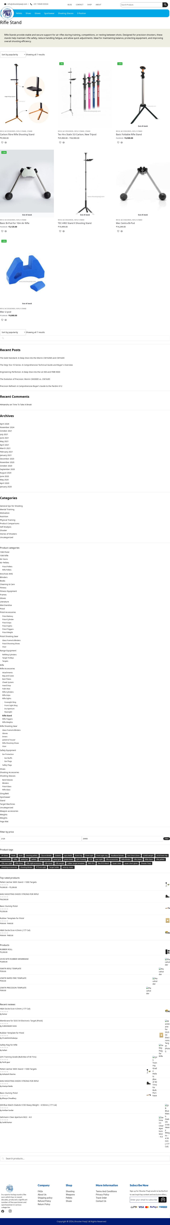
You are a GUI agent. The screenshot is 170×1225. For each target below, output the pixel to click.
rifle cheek (138, 859)
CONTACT (79, 5)
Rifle (2, 665)
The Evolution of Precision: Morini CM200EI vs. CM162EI (25, 379)
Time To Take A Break (22, 404)
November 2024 (7, 427)
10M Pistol (4, 552)
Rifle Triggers (7, 719)
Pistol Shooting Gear (9, 636)
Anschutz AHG (6, 573)
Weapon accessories (9, 811)
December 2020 (7, 458)
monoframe (5, 859)
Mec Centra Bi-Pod (125, 223)
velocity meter (68, 867)
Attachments (7, 672)
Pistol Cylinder (8, 619)
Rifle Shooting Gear (8, 726)
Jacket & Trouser (8, 740)
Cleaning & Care (7, 584)
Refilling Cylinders (9, 654)
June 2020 (4, 476)
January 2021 (6, 455)
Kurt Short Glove (133, 855)
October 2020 (6, 465)
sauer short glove (131, 863)
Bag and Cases (8, 676)
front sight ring (102, 855)
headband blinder (117, 855)
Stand (29, 131)
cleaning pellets (31, 855)
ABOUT (98, 5)
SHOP (89, 5)
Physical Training (7, 520)
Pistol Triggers (8, 629)
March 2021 (5, 448)
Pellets (19, 13)
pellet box (24, 859)
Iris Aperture (9, 708)
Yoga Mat (4, 821)
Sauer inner (116, 863)
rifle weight (60, 863)
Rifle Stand (21, 131)
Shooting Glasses (66, 13)
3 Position (81, 13)
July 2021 (4, 434)
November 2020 (7, 462)
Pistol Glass (6, 786)
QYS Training (81, 859)
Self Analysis (5, 527)
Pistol (2, 608)
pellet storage (45, 859)
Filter (167, 839)
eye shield (68, 855)
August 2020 (5, 472)
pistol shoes (68, 859)
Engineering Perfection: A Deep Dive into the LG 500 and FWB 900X (30, 372)
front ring (78, 855)
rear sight (99, 859)
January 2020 (6, 486)
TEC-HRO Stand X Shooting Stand (75, 223)
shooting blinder (26, 867)
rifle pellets (160, 859)
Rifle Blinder (125, 859)
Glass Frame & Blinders (11, 640)
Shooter (3, 530)
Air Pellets (4, 562)
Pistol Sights (7, 626)
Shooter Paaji (146, 863)
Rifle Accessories (7, 131)
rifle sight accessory (33, 863)
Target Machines (7, 804)
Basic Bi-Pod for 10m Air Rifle (14, 223)
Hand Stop (6, 685)
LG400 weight (148, 855)
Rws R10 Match (103, 863)
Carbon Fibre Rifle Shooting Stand (17, 134)
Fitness (3, 587)
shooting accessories (9, 867)
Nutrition (4, 516)
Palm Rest (6, 688)
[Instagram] (10, 1211)
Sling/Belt (4, 793)
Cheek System (8, 682)
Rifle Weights (7, 722)
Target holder (54, 867)
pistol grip (57, 859)
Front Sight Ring (10, 705)
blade (13, 855)
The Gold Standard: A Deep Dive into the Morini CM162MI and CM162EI (32, 358)
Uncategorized (6, 537)
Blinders (4, 577)
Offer (15, 859)
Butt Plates (6, 679)
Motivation (5, 513)
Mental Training (7, 509)
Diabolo (58, 855)
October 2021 (6, 431)
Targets (5, 661)
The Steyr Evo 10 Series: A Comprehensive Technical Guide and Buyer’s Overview (36, 365)
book (20, 855)
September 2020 (7, 469)
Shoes (28, 13)
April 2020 (4, 483)
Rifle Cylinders (8, 692)
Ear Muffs (8, 758)
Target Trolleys (8, 658)
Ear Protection (8, 754)
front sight (89, 855)
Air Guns (4, 559)
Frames (3, 594)
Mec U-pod (5, 311)
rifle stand (48, 863)
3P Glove (4, 855)
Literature (4, 601)
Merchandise (6, 605)
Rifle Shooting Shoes (10, 743)
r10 (90, 859)
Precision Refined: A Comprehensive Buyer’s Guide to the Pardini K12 (31, 386)
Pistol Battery (7, 616)
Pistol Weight (7, 632)
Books (2, 580)
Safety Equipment (8, 750)
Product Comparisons (9, 523)
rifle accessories (112, 859)
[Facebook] (2, 1211)
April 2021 (4, 445)
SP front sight (41, 867)
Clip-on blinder (46, 855)
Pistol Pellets (7, 566)
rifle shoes (19, 863)
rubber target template (76, 863)
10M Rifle (4, 555)
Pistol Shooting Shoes (11, 643)
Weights (3, 814)
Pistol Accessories (8, 612)
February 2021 (6, 451)
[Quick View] (5, 142)
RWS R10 (91, 863)
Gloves (38, 13)
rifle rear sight (6, 863)
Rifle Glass (6, 789)
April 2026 (4, 424)
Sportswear (49, 13)
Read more (143, 147)
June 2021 (4, 438)
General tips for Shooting (11, 506)
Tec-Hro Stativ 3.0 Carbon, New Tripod (77, 134)
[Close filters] (1, 1177)
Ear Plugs (8, 761)
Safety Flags (7, 765)
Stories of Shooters (8, 534)
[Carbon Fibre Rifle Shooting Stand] (27, 95)
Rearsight (8, 712)
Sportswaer (5, 797)
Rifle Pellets (6, 570)
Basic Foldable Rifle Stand (129, 134)
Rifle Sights (6, 698)
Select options (27, 147)
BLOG (70, 5)
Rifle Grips (6, 695)
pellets (33, 859)
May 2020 (4, 479)
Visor (4, 647)
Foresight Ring (10, 702)
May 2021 (4, 441)
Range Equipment (8, 650)
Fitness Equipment (8, 591)
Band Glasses (7, 780)
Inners (4, 736)
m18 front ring (162, 855)
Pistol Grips (6, 622)
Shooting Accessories (9, 772)
